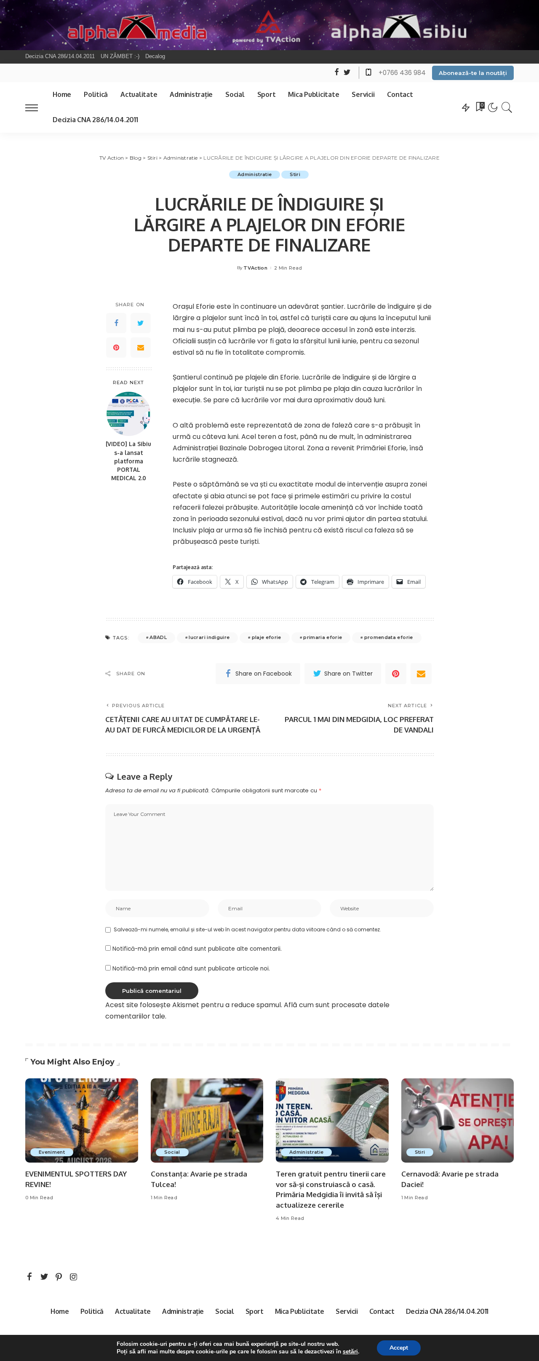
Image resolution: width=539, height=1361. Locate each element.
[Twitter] (141, 323)
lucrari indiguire (209, 637)
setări (350, 1352)
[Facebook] (116, 323)
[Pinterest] (116, 347)
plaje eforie (266, 637)
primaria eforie (322, 637)
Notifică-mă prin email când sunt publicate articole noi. (191, 969)
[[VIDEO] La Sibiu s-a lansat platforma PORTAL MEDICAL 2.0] (129, 414)
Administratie (254, 174)
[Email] (141, 347)
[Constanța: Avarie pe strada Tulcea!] (207, 1120)
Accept (399, 1348)
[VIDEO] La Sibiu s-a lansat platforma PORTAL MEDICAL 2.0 (128, 461)
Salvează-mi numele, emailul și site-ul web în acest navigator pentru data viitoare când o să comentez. (247, 929)
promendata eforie (388, 637)
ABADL (158, 637)
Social (172, 1152)
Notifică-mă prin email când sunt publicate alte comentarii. (197, 949)
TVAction (255, 268)
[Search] (507, 107)
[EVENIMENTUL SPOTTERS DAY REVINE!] (81, 1120)
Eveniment (52, 1152)
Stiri (295, 174)
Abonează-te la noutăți (473, 73)
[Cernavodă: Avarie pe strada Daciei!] (457, 1120)
